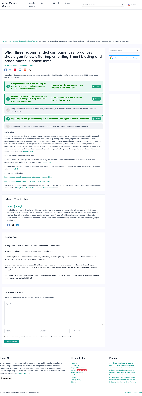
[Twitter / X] (30, 70)
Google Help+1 (28, 151)
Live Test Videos (77, 375)
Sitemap (74, 382)
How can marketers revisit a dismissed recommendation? (29, 251)
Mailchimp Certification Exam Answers (122, 382)
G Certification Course (10, 4)
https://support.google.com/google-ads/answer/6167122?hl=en (28, 177)
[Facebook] (5, 70)
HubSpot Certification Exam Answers (122, 365)
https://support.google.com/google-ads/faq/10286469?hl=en (27, 181)
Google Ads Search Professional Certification (22, 41)
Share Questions (77, 372)
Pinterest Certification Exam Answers (122, 380)
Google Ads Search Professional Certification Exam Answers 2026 (32, 246)
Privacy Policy (76, 380)
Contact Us (75, 365)
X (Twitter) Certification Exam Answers (122, 377)
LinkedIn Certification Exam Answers (122, 370)
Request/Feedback (78, 368)
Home (4, 41)
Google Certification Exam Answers (121, 363)
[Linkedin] (20, 70)
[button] (36, 3)
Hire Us (73, 377)
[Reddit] (25, 70)
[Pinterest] (15, 70)
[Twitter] (10, 70)
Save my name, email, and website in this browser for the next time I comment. (39, 337)
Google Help (46, 162)
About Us (74, 363)
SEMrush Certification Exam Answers (122, 372)
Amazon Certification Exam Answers (122, 368)
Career (78, 370)
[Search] (122, 5)
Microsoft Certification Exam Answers (122, 375)
